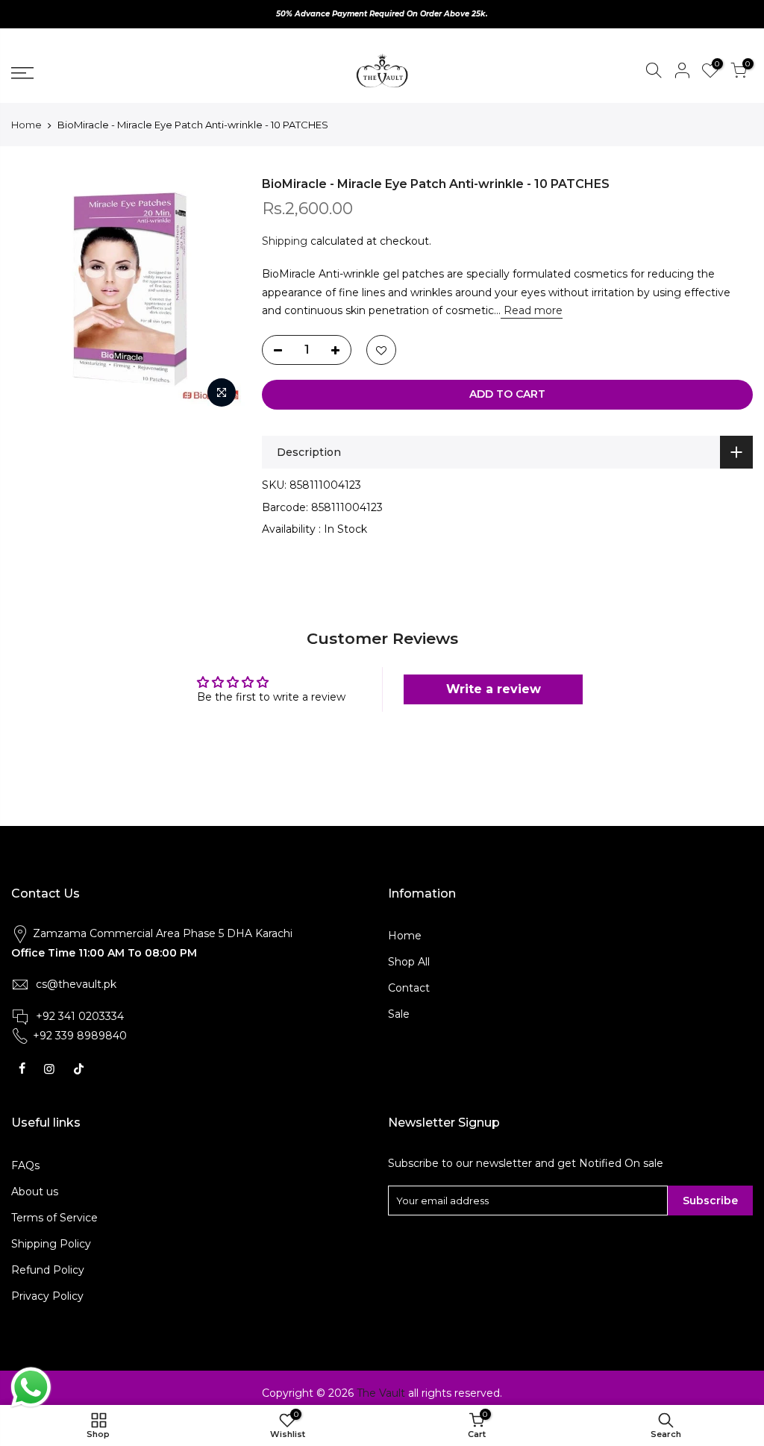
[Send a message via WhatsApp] (30, 1387)
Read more (532, 310)
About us (34, 1191)
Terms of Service (54, 1217)
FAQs (25, 1165)
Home (26, 125)
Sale (399, 1014)
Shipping (284, 241)
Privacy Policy (47, 1296)
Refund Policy (47, 1270)
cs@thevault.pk (76, 984)
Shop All (409, 961)
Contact (409, 988)
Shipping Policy (51, 1244)
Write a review (493, 689)
